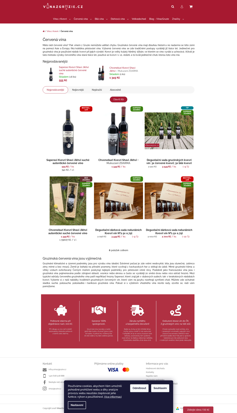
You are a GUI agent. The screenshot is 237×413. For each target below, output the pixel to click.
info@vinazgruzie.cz (57, 369)
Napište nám (152, 376)
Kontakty (150, 372)
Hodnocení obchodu (155, 368)
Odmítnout (139, 388)
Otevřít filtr (118, 99)
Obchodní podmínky (155, 380)
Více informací (113, 396)
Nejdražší (97, 90)
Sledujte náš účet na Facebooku (63, 382)
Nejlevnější (78, 90)
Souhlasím (160, 388)
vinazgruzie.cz (55, 389)
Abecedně (115, 90)
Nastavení (77, 405)
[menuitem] (61, 19)
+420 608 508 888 (56, 376)
